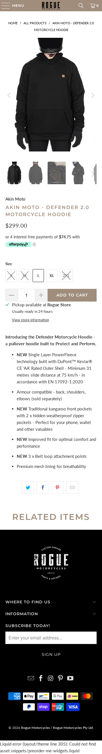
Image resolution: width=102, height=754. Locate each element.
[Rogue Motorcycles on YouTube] (70, 678)
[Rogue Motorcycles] (51, 5)
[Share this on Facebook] (43, 487)
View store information (30, 320)
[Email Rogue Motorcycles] (31, 678)
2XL (66, 275)
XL (52, 275)
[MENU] (3, 5)
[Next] (92, 95)
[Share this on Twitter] (28, 487)
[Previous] (9, 95)
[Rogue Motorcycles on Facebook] (41, 678)
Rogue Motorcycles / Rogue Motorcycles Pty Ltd (56, 728)
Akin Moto (15, 198)
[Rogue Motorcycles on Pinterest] (60, 678)
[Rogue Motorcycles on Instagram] (50, 678)
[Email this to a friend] (72, 487)
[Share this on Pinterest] (58, 487)
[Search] (81, 5)
